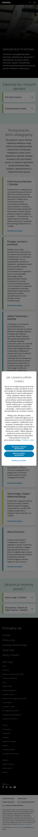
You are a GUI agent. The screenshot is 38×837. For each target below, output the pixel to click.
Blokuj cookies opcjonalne (19, 454)
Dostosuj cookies (19, 460)
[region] (19, 418)
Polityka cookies (28, 440)
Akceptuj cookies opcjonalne (19, 448)
